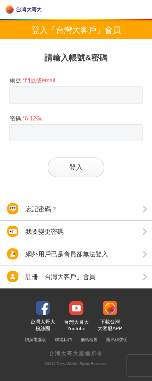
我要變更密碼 (44, 231)
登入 (76, 167)
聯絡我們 (63, 339)
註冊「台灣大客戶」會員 (59, 276)
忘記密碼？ (40, 209)
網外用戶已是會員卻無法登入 (66, 254)
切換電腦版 (35, 339)
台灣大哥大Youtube (76, 325)
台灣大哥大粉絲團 (42, 325)
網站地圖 (89, 339)
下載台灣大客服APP (110, 325)
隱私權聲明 (117, 339)
